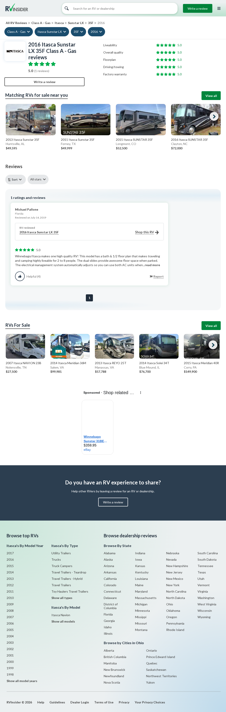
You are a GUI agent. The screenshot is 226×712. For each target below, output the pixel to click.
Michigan (141, 604)
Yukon (150, 682)
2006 (10, 623)
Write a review (198, 8)
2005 (10, 630)
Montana (141, 630)
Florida (108, 614)
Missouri (141, 623)
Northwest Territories (161, 676)
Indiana (140, 553)
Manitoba (110, 663)
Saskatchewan (156, 669)
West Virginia (207, 604)
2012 (10, 585)
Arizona (109, 566)
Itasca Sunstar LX (50, 31)
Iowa (138, 559)
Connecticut (112, 591)
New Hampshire (177, 566)
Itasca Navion (60, 615)
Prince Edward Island (160, 657)
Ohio (169, 604)
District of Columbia (111, 606)
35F (76, 31)
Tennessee (205, 566)
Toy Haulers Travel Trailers (69, 591)
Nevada (171, 559)
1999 (10, 668)
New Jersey (174, 572)
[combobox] (16, 179)
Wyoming (204, 617)
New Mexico (174, 578)
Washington (206, 598)
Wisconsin (205, 610)
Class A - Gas (16, 31)
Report (158, 276)
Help (40, 702)
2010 (10, 598)
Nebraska (172, 553)
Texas (202, 572)
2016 (94, 31)
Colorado (110, 585)
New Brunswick (114, 669)
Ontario (151, 650)
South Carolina (208, 553)
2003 (10, 642)
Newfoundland (114, 676)
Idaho (108, 627)
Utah (201, 578)
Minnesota (142, 610)
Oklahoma (173, 610)
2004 (10, 636)
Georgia (109, 621)
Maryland (141, 591)
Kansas (140, 566)
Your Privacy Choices (150, 702)
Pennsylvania (175, 623)
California (110, 578)
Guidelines (57, 702)
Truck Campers (61, 566)
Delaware (110, 598)
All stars (35, 179)
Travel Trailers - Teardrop (68, 572)
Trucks (56, 559)
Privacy (124, 702)
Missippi (140, 617)
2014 (10, 572)
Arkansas (110, 572)
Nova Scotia (112, 682)
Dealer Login (79, 702)
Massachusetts (145, 598)
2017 (10, 553)
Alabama (109, 553)
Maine (139, 585)
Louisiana (141, 578)
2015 (10, 566)
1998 (10, 674)
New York (172, 585)
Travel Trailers (61, 585)
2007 (10, 617)
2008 (10, 610)
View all (211, 96)
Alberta (109, 650)
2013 (10, 578)
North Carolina (176, 591)
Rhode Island (175, 630)
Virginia (203, 591)
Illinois (108, 633)
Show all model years (22, 681)
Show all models (63, 621)
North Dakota (175, 598)
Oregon (171, 617)
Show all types (61, 598)
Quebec (151, 663)
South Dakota (207, 559)
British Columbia (115, 657)
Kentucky (142, 572)
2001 (10, 655)
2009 (10, 604)
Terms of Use (103, 702)
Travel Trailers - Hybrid (67, 578)
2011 (10, 591)
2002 (10, 649)
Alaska (108, 559)
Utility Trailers (61, 553)
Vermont (204, 585)
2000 (10, 662)
